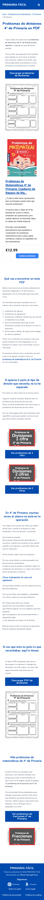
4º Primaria (36, 14)
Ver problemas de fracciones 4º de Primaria (22, 816)
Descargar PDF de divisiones (22, 681)
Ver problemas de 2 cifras (22, 489)
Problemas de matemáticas (19, 14)
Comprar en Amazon (27, 256)
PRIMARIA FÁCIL (14, 5)
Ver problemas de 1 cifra (22, 454)
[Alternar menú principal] (39, 4)
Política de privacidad (11, 895)
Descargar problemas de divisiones (22, 74)
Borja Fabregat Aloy (29, 875)
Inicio (4, 14)
